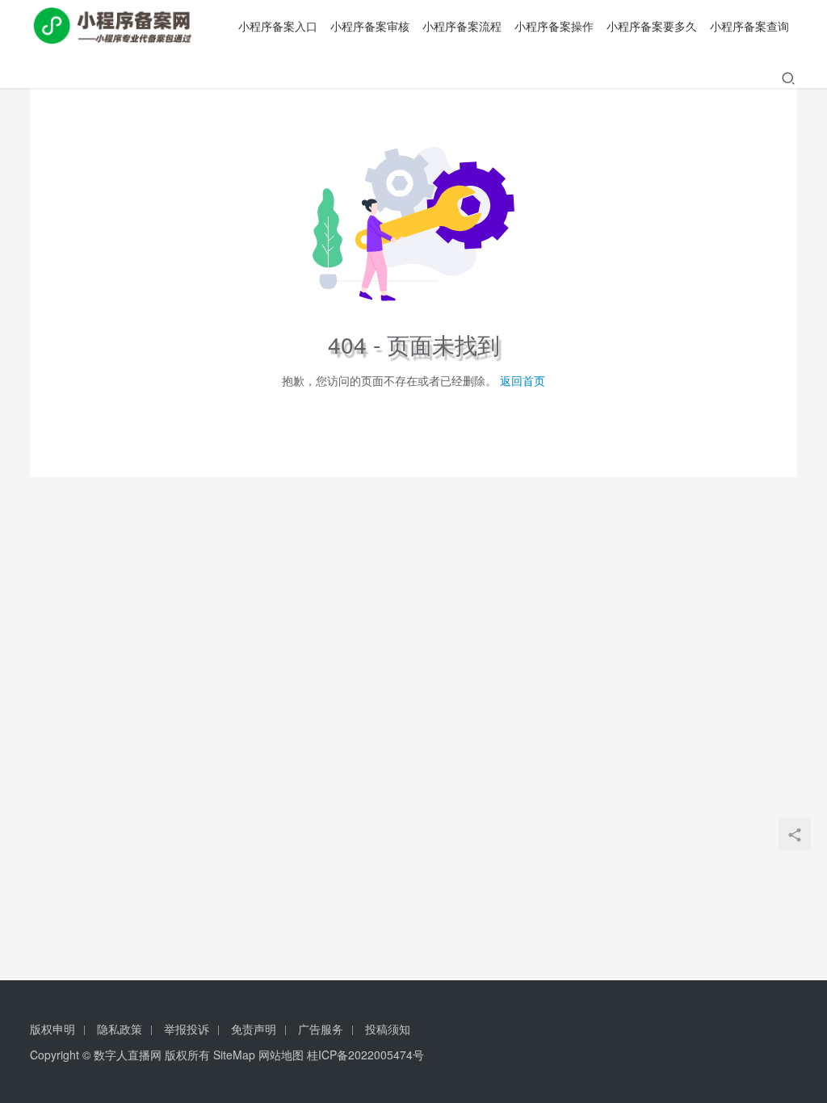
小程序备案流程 (462, 26)
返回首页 (522, 380)
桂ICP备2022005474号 (365, 1054)
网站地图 (281, 1054)
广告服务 (320, 1028)
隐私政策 (119, 1028)
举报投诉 (186, 1028)
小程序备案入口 (277, 26)
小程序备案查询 (749, 26)
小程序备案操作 (554, 26)
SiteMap (234, 1054)
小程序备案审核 (369, 26)
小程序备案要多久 (652, 26)
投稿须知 (387, 1028)
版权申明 (52, 1028)
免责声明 (253, 1028)
